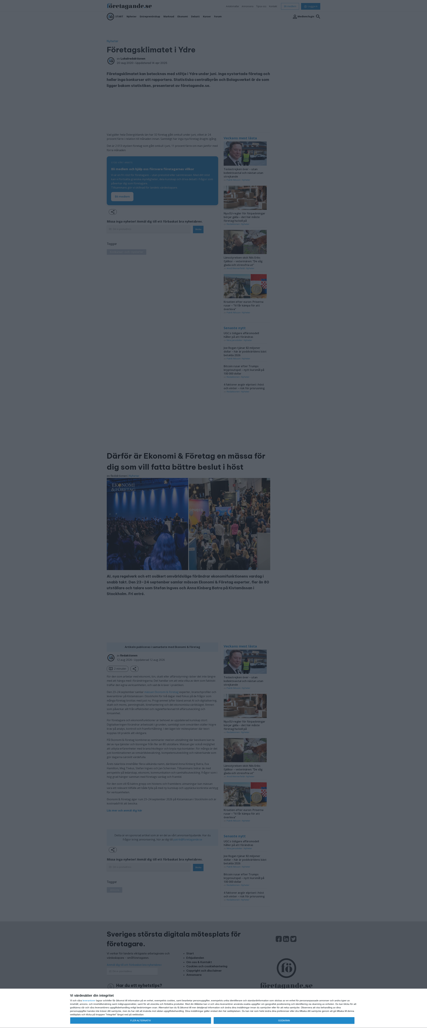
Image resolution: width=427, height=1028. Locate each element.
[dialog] (213, 1008)
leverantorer (89, 1000)
